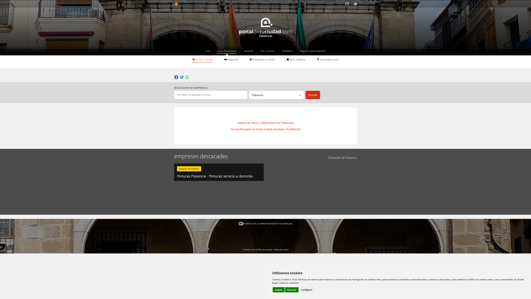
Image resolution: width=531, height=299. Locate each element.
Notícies (248, 51)
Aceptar (278, 290)
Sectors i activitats (204, 59)
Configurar (306, 290)
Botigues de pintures (189, 168)
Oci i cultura (267, 51)
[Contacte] (347, 4)
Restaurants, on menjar (263, 59)
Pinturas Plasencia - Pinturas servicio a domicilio (215, 176)
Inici (208, 51)
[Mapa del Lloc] (355, 4)
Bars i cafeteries (297, 59)
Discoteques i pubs (329, 59)
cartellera (287, 51)
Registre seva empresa (312, 51)
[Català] (174, 4)
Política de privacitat (264, 249)
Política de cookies (281, 249)
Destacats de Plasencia (342, 157)
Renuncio (291, 290)
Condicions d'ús (249, 249)
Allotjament (232, 59)
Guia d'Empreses (227, 51)
